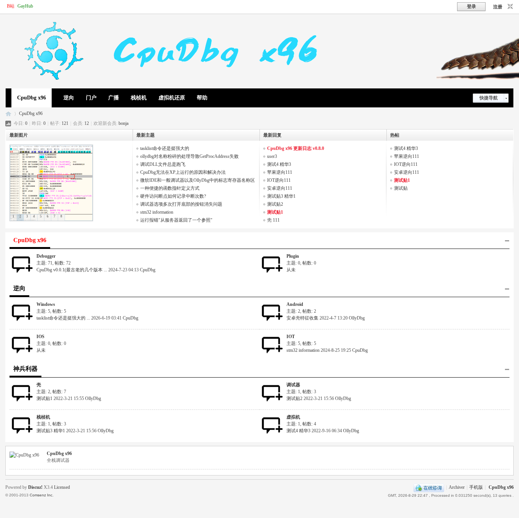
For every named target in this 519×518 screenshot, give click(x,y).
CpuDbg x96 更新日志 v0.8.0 (295, 148)
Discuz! (35, 487)
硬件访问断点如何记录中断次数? (173, 196)
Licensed (62, 487)
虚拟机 (293, 417)
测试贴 (401, 188)
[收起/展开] (507, 241)
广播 (113, 98)
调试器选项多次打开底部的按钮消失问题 (181, 204)
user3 (272, 156)
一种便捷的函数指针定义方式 (169, 188)
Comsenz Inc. (42, 495)
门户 (91, 98)
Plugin (292, 256)
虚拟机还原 (171, 98)
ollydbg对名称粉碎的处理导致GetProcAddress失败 (189, 156)
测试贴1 (275, 212)
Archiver (457, 487)
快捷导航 (488, 98)
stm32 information (156, 212)
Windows (45, 304)
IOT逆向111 (279, 180)
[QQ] (428, 487)
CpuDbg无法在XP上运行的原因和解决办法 (183, 172)
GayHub (25, 6)
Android (294, 304)
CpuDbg (147, 269)
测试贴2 (275, 204)
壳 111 (273, 220)
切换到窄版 (509, 6)
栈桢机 (139, 98)
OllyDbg (357, 318)
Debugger (45, 256)
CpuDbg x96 (31, 98)
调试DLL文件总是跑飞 (162, 164)
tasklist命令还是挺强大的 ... (63, 318)
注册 (497, 6)
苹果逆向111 (279, 172)
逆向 (68, 98)
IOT (290, 336)
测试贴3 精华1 (281, 196)
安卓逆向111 (279, 188)
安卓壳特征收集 (302, 318)
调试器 (293, 384)
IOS (40, 336)
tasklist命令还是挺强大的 (164, 148)
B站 (10, 6)
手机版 (476, 487)
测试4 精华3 (279, 164)
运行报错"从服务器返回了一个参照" (176, 220)
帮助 (202, 98)
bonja (123, 123)
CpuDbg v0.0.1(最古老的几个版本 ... (71, 269)
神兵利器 (25, 368)
